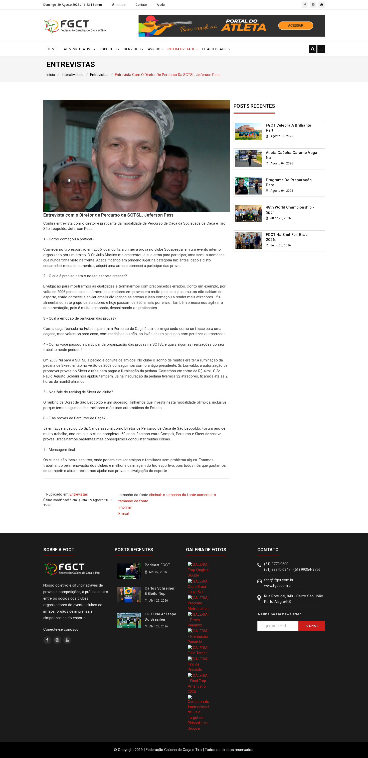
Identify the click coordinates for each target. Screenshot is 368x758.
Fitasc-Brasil (215, 49)
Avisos (154, 49)
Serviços (132, 49)
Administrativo (78, 49)
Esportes (108, 49)
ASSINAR (311, 626)
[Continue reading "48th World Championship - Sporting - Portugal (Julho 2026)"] (248, 213)
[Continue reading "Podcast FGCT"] (129, 571)
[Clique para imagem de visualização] (136, 155)
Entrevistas (99, 74)
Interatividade (181, 49)
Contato (141, 5)
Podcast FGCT (157, 565)
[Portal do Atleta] (231, 25)
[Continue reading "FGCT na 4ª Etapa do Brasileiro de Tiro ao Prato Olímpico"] (129, 620)
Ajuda (161, 5)
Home (52, 49)
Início (50, 74)
